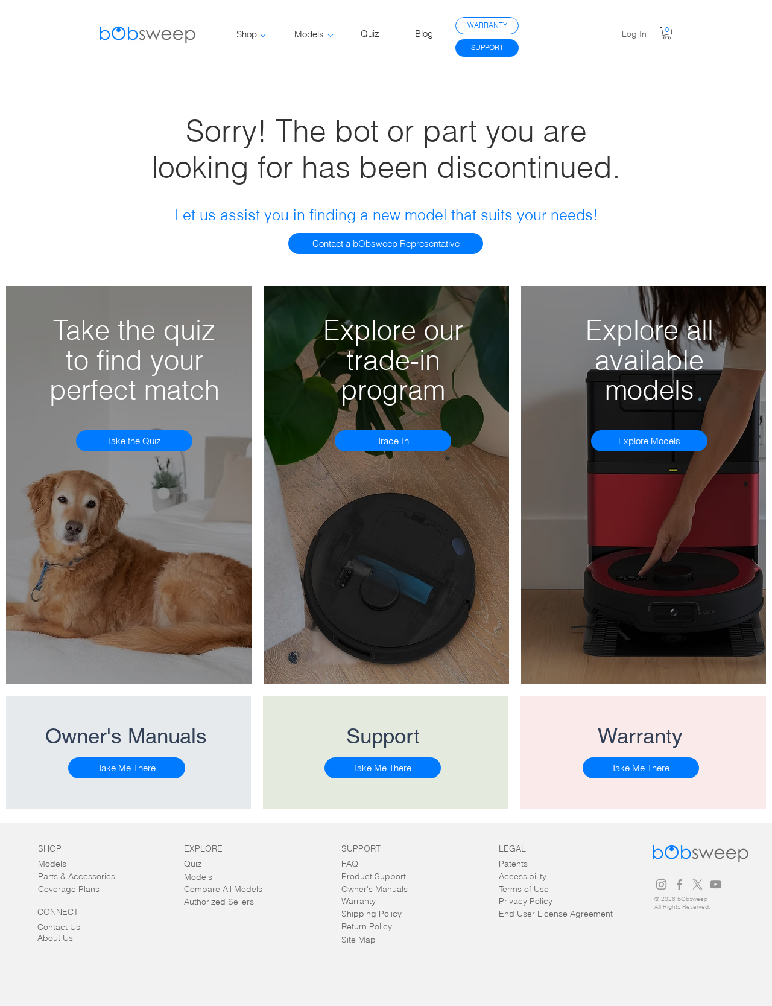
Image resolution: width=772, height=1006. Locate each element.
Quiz (370, 33)
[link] (667, 33)
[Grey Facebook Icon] (679, 884)
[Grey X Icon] (697, 884)
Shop (246, 34)
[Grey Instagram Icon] (661, 884)
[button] (385, 243)
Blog (424, 33)
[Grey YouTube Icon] (716, 884)
